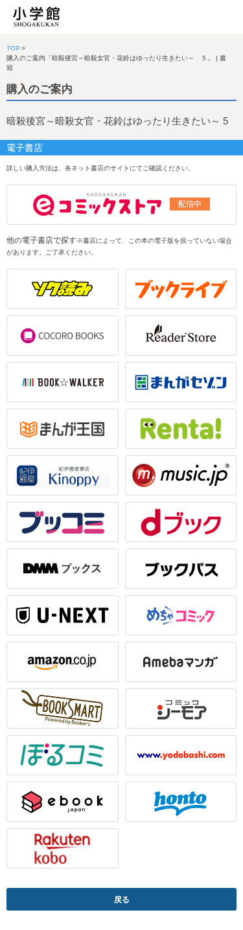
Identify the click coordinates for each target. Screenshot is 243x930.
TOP (13, 48)
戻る (122, 899)
